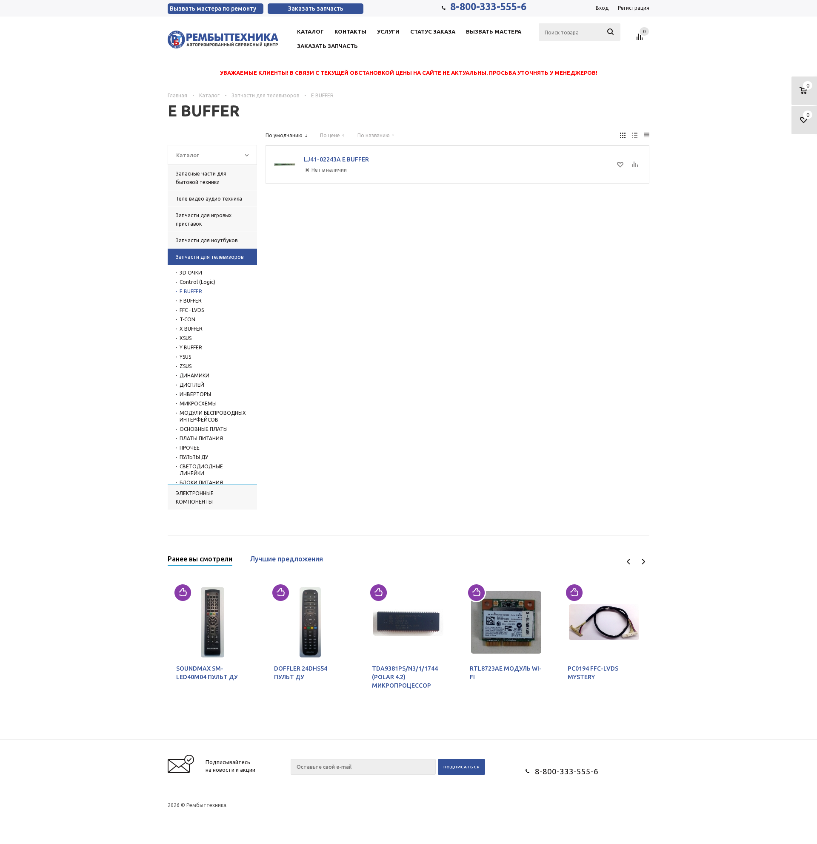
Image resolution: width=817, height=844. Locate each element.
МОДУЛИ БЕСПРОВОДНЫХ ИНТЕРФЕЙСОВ (213, 416)
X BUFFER (191, 328)
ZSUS (185, 366)
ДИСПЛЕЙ (192, 385)
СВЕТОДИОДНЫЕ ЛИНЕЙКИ (201, 470)
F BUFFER (191, 300)
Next (643, 561)
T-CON (187, 319)
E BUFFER (191, 291)
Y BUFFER (191, 347)
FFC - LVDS (192, 310)
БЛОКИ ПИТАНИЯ (201, 482)
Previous (629, 561)
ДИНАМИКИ (194, 375)
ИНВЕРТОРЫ (195, 394)
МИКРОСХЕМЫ (198, 403)
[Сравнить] (634, 164)
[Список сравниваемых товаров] (641, 40)
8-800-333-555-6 (488, 6)
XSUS (185, 338)
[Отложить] (620, 164)
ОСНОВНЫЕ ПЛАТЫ (204, 429)
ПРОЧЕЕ (190, 447)
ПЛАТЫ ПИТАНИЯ (201, 438)
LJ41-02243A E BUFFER (336, 159)
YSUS (185, 357)
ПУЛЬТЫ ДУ (194, 457)
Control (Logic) (197, 282)
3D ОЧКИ (191, 272)
